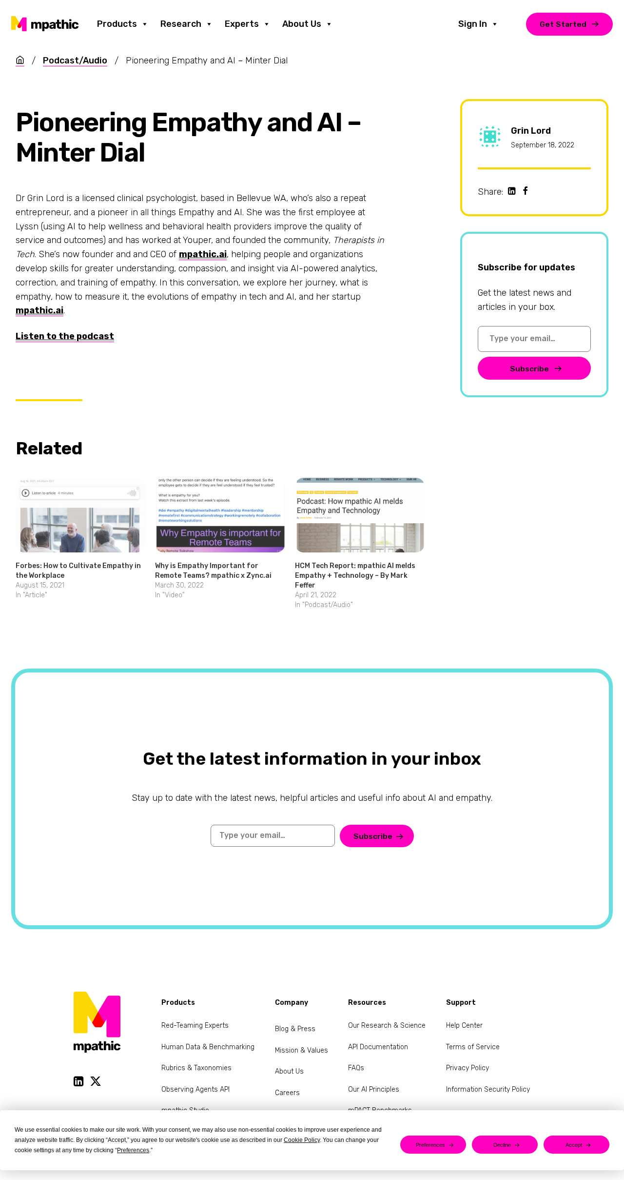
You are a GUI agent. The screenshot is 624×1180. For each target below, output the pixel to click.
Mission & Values (301, 1050)
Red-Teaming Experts (195, 1025)
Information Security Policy (488, 1089)
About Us (301, 24)
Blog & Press (295, 1029)
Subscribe (530, 368)
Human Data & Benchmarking (207, 1047)
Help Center (464, 1025)
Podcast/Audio (75, 60)
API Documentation (378, 1047)
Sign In (472, 24)
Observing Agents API (195, 1089)
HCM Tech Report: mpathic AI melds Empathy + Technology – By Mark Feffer (355, 576)
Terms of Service (473, 1047)
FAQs (356, 1068)
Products (117, 24)
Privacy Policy (467, 1068)
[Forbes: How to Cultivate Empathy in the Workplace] (80, 515)
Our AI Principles (373, 1089)
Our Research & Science (387, 1025)
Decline (502, 1145)
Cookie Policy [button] (302, 1140)
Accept (574, 1145)
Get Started (563, 24)
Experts (242, 24)
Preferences (430, 1145)
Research (180, 24)
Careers (287, 1093)
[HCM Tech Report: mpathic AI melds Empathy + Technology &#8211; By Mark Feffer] (360, 515)
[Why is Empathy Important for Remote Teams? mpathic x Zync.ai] (220, 515)
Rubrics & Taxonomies (196, 1068)
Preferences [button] (133, 1150)
